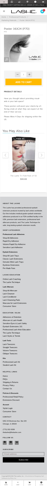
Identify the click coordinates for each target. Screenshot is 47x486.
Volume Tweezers (10, 350)
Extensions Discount (11, 400)
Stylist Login (8, 408)
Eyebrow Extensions (11, 265)
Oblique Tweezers (10, 354)
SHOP (17, 484)
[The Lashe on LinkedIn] (17, 443)
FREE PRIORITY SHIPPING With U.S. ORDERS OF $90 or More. (23, 5)
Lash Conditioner (9, 297)
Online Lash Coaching (12, 279)
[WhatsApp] (12, 2)
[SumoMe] (43, 2)
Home (4, 17)
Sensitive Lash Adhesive (13, 247)
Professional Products (17, 17)
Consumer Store (9, 306)
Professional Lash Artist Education (16, 330)
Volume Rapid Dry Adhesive (14, 244)
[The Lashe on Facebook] (5, 443)
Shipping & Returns (10, 382)
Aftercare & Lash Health (12, 320)
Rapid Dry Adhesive (11, 241)
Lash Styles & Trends (11, 336)
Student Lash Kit (9, 365)
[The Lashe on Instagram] (11, 443)
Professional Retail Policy (13, 397)
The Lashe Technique (11, 282)
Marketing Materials (9, 20)
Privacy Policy (8, 385)
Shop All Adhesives (10, 238)
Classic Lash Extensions (13, 259)
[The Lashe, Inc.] (23, 11)
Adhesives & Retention (12, 317)
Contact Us (7, 389)
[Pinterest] (27, 2)
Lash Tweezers (9, 344)
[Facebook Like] (20, 2)
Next (41, 155)
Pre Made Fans (9, 268)
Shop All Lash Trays (11, 256)
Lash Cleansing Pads (11, 300)
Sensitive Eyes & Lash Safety (15, 323)
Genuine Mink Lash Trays (13, 262)
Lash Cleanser (9, 294)
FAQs (5, 379)
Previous (5, 155)
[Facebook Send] (35, 2)
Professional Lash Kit (11, 362)
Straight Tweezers (10, 347)
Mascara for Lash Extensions (15, 303)
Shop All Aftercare (10, 291)
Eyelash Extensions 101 (12, 326)
